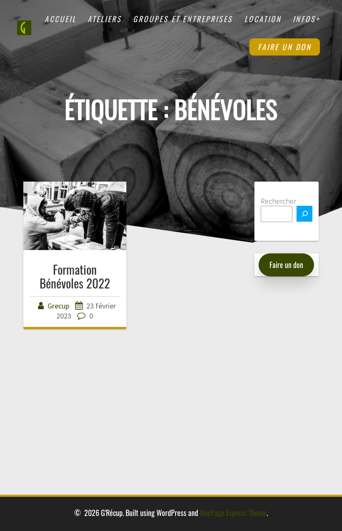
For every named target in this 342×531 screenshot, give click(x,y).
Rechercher (278, 201)
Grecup (58, 306)
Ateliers (105, 18)
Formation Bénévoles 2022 (75, 276)
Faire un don (285, 46)
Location (263, 18)
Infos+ (306, 18)
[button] (286, 264)
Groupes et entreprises (183, 18)
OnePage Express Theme (233, 512)
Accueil (60, 18)
